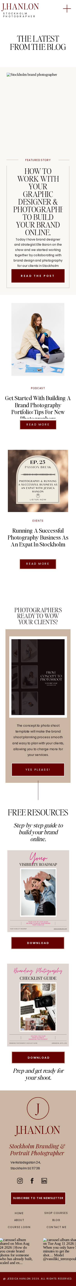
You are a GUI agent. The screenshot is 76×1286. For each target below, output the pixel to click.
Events (38, 521)
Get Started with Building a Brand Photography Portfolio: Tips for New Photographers (38, 408)
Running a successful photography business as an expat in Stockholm (38, 537)
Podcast (38, 388)
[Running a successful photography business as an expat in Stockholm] (38, 481)
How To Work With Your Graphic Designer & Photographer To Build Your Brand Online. (41, 201)
